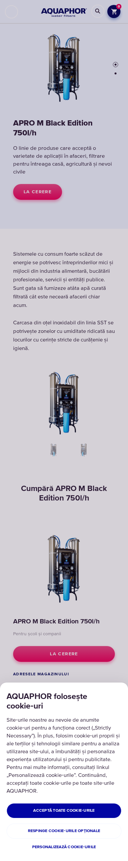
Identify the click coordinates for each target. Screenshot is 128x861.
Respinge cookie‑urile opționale (64, 831)
